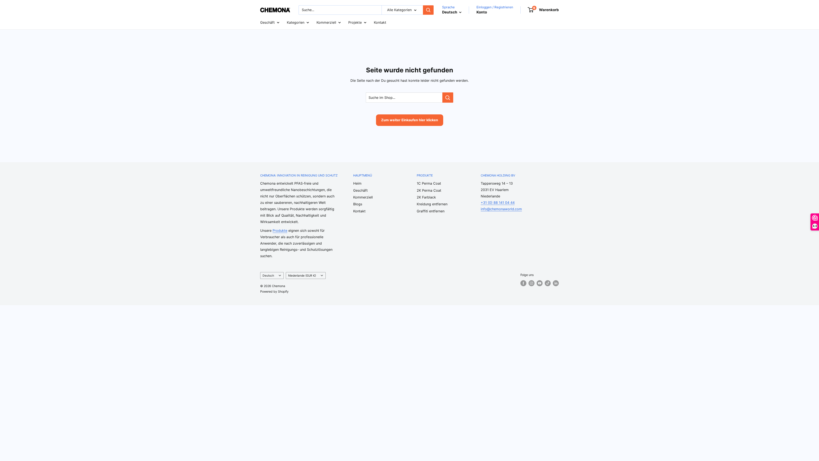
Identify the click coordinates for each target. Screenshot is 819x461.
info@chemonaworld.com (501, 209)
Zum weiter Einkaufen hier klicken (409, 120)
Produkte (280, 230)
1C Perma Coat (429, 183)
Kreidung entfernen (432, 204)
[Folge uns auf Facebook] (523, 283)
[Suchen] (428, 10)
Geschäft (267, 22)
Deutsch (268, 275)
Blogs (357, 204)
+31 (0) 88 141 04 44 (498, 202)
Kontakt (380, 22)
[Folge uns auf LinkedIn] (556, 283)
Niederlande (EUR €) (302, 275)
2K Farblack (426, 197)
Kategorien (295, 22)
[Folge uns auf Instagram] (531, 283)
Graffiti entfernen (430, 211)
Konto (481, 12)
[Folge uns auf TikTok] (548, 283)
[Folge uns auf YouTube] (540, 283)
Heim (357, 183)
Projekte (355, 22)
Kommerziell (326, 22)
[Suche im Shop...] (447, 97)
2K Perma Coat (429, 190)
